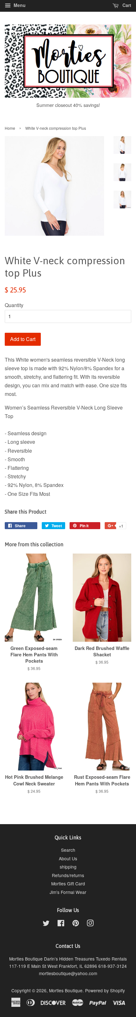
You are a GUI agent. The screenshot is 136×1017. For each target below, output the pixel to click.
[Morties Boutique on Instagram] (90, 924)
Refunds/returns (68, 875)
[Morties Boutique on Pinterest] (75, 924)
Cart (126, 5)
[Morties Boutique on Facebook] (61, 924)
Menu (19, 5)
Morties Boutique (66, 990)
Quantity (14, 305)
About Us (68, 858)
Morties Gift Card (68, 883)
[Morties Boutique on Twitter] (46, 924)
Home (10, 128)
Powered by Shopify (105, 990)
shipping (68, 866)
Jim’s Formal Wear (68, 892)
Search (68, 850)
